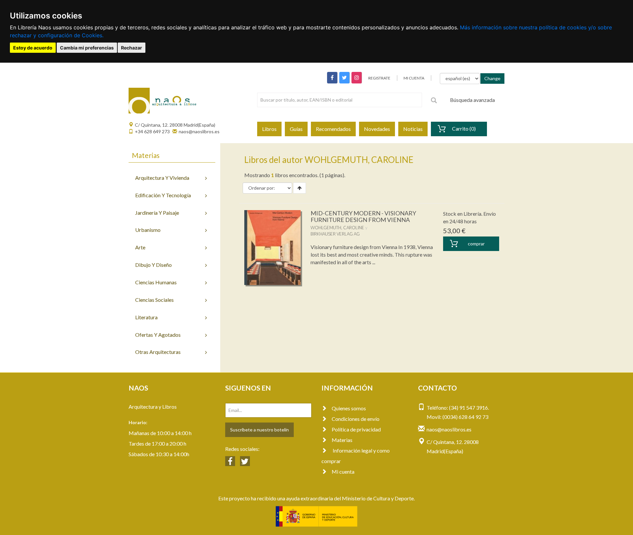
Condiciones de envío (355, 419)
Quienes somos (349, 408)
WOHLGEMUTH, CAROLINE (337, 227)
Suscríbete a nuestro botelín (259, 429)
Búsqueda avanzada (472, 100)
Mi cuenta (343, 471)
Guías (296, 129)
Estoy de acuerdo (32, 47)
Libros (269, 129)
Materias (342, 440)
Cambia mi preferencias (87, 47)
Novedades (377, 129)
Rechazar (131, 47)
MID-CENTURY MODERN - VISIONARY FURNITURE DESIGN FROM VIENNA (363, 216)
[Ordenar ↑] (299, 188)
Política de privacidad (356, 429)
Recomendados (333, 129)
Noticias (413, 129)
